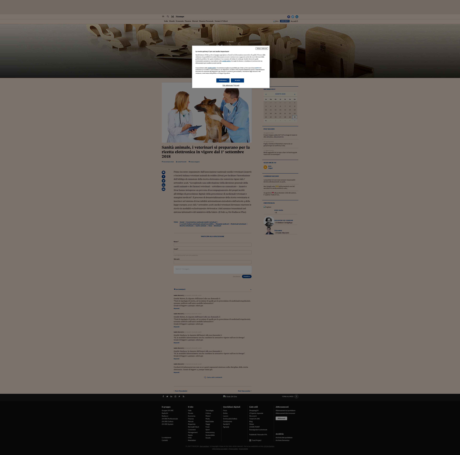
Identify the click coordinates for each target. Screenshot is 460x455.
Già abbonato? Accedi (231, 85)
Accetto (237, 80)
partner (257, 67)
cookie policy (226, 61)
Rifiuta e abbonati (262, 48)
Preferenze (223, 80)
